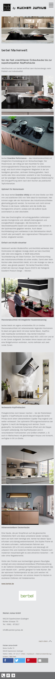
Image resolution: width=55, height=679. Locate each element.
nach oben (43, 641)
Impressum (30, 654)
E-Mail (23, 654)
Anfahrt (5, 657)
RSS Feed (12, 657)
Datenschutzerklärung (43, 654)
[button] (8, 660)
